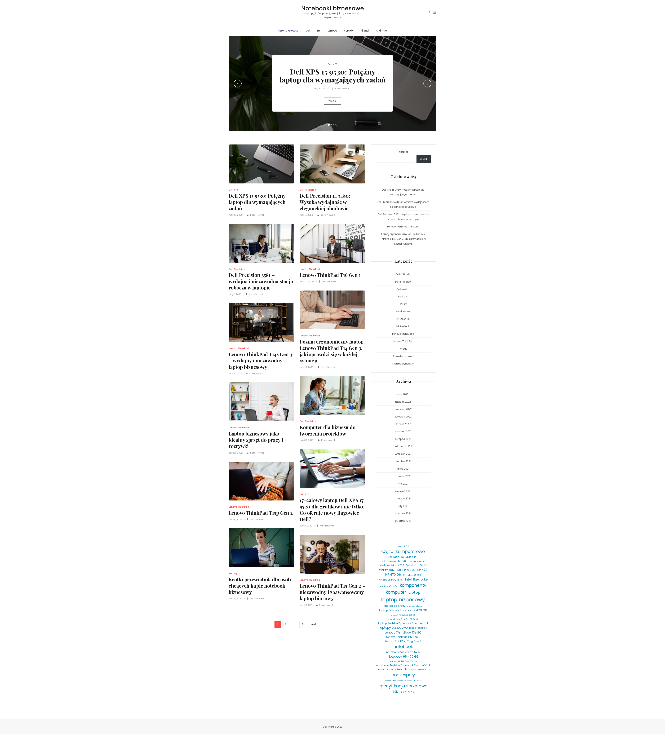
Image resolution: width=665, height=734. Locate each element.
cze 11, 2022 (306, 525)
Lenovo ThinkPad (310, 269)
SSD (395, 692)
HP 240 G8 (408, 570)
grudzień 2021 (403, 431)
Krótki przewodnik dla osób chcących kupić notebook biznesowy (260, 585)
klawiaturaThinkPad (389, 586)
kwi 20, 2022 (235, 598)
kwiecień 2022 (403, 416)
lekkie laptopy (418, 628)
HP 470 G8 (393, 575)
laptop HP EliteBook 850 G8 (403, 615)
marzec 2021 (403, 498)
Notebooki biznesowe (332, 8)
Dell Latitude (403, 274)
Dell (307, 30)
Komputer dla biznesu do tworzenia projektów (328, 430)
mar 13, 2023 (306, 367)
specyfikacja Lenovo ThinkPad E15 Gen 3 (403, 680)
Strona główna (288, 30)
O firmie (381, 30)
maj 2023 (403, 394)
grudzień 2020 (402, 521)
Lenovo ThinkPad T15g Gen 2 (403, 641)
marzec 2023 (403, 401)
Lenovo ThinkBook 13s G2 (403, 632)
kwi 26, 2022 (235, 519)
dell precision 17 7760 (394, 561)
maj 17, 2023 (306, 215)
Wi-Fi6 (411, 692)
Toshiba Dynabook (403, 363)
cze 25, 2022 (236, 452)
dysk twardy (386, 570)
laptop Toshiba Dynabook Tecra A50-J (403, 623)
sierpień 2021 (403, 461)
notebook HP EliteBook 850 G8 (403, 661)
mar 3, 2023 (235, 373)
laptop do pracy (394, 606)
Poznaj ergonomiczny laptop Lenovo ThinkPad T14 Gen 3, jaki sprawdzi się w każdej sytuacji (331, 351)
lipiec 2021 (403, 469)
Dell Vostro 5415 (416, 565)
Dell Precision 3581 (417, 561)
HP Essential (403, 319)
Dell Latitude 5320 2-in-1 (403, 557)
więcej (333, 101)
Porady (349, 30)
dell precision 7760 (392, 565)
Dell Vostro (403, 289)
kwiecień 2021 (403, 491)
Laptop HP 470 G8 (413, 610)
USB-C (403, 692)
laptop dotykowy (414, 606)
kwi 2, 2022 (306, 605)
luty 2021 (403, 506)
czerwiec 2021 (403, 476)
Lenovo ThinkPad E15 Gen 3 (403, 637)
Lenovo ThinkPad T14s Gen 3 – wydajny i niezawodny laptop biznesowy (260, 360)
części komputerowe (403, 551)
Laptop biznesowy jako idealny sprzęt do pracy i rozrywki (256, 439)
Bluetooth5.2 (403, 546)
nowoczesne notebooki (392, 669)
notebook (403, 647)
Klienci (365, 30)
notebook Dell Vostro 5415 (403, 652)
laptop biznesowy (403, 599)
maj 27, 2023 (321, 88)
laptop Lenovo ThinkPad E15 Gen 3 (403, 619)
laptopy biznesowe (393, 628)
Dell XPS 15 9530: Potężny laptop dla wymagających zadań (332, 75)
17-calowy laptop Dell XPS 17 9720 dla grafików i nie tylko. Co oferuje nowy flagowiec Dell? (332, 509)
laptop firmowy (389, 610)
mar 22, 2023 (307, 281)
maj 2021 (403, 483)
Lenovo (332, 30)
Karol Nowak (342, 88)
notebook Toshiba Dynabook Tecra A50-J (403, 665)
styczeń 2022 (403, 424)
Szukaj (403, 151)
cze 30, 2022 (307, 440)
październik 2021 (403, 446)
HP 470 (422, 570)
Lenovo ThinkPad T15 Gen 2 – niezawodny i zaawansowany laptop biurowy (332, 591)
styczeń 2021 (403, 513)
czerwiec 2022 (403, 409)
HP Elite (403, 304)
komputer (396, 592)
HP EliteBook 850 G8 (411, 575)
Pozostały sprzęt (403, 356)
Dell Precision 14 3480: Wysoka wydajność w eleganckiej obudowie (325, 202)
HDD (398, 570)
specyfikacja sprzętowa (403, 686)
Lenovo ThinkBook (403, 334)
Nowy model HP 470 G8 (419, 669)
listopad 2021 (403, 439)
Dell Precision (308, 189)
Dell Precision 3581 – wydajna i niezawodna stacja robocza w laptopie (261, 281)
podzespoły (403, 675)
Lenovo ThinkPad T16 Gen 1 (330, 275)
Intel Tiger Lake (416, 579)
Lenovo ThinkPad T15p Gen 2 (261, 512)
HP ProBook (403, 326)
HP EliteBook (403, 311)
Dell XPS (333, 64)
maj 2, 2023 (235, 294)
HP (319, 30)
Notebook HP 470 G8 (403, 656)
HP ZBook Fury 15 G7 (391, 579)
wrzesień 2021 (403, 454)
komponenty (413, 585)
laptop (414, 592)
